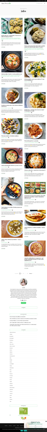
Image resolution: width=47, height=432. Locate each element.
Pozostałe (11, 375)
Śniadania (11, 76)
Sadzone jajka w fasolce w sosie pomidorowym (11, 74)
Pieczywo (11, 373)
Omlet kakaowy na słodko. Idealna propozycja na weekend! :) (11, 208)
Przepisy (8, 76)
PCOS (5, 76)
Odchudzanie (12, 367)
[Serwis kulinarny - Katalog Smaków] (23, 415)
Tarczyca (15, 76)
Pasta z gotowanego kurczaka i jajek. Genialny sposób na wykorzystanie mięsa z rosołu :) (34, 46)
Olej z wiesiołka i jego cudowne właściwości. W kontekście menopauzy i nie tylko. (23, 318)
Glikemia (11, 352)
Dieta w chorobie (12, 346)
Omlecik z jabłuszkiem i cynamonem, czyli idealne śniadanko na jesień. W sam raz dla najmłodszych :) (33, 259)
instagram (43, 1)
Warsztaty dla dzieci (23, 425)
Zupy (10, 401)
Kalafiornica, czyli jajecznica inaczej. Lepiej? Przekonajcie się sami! (34, 110)
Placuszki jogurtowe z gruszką (31, 140)
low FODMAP (30, 49)
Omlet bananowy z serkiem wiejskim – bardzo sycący (34, 228)
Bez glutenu (3, 75)
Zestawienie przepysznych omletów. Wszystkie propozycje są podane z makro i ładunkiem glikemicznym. (34, 197)
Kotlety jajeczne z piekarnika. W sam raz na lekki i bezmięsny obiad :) (11, 36)
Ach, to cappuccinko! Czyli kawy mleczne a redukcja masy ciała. (20, 322)
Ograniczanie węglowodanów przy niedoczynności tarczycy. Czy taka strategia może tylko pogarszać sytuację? (23, 325)
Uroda (11, 395)
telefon (37, 1)
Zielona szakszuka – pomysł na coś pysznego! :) (35, 170)
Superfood (11, 389)
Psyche (11, 379)
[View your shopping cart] (45, 1)
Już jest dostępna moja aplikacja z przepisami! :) (18, 316)
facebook (41, 1)
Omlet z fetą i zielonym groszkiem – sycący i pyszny (11, 240)
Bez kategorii (12, 338)
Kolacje (2, 76)
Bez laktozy (3, 38)
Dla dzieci (11, 38)
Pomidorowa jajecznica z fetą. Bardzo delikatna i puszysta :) (12, 106)
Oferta (14, 425)
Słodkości (11, 383)
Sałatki (6, 137)
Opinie (18, 425)
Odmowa (25, 430)
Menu (45, 3)
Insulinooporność (17, 38)
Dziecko (11, 350)
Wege (2, 39)
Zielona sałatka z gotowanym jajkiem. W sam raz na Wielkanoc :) (34, 79)
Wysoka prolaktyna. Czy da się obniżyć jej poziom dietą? (19, 320)
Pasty (33, 49)
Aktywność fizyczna (13, 332)
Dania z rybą (11, 344)
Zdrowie (11, 399)
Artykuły (11, 334)
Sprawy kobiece (12, 387)
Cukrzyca (7, 38)
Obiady (11, 365)
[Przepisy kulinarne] (23, 411)
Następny (30, 273)
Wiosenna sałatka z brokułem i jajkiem (9, 136)
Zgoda (22, 430)
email (39, 1)
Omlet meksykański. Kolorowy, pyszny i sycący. (11, 165)
